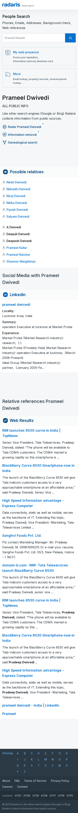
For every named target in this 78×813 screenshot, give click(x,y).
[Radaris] (11, 4)
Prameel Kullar (16, 248)
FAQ (17, 780)
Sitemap (7, 753)
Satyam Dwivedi (17, 216)
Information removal (22, 135)
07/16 (61, 795)
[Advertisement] (39, 158)
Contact (22, 786)
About (6, 780)
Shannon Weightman (21, 261)
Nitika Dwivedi (16, 203)
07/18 (44, 795)
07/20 (26, 795)
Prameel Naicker (18, 254)
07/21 (18, 795)
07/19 (36, 795)
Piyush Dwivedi (17, 210)
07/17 (53, 795)
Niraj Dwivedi (15, 196)
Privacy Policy (60, 780)
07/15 (70, 795)
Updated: (7, 795)
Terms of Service (35, 780)
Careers (7, 786)
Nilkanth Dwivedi (18, 189)
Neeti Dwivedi (16, 182)
